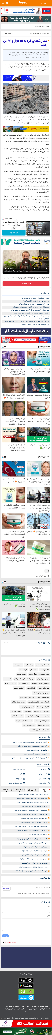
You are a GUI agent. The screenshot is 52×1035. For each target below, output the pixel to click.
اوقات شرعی (43, 783)
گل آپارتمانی (31, 688)
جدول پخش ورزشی (15, 783)
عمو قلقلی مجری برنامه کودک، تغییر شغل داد (34, 818)
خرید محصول (26, 283)
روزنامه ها (44, 769)
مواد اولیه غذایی (24, 683)
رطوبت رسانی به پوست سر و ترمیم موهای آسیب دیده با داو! (29, 313)
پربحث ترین (5, 790)
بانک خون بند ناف (43, 725)
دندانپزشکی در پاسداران (41, 711)
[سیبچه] (26, 980)
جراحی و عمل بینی (29, 725)
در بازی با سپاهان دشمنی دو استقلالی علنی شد (33, 855)
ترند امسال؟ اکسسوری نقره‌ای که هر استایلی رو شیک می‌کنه (30, 310)
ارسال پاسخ (6, 888)
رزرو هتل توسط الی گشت (40, 683)
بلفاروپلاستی (18, 665)
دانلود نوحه (27, 711)
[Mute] (32, 233)
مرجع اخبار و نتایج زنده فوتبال (24, 679)
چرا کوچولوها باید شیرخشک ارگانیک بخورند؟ (35, 324)
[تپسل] (3, 218)
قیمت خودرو (43, 774)
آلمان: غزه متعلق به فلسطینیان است (35, 754)
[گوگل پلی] (26, 986)
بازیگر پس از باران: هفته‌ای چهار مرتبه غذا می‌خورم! (32, 830)
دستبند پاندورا (21, 674)
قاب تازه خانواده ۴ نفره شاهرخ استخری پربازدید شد (32, 798)
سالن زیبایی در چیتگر (27, 706)
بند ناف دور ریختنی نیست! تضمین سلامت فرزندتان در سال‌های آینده (27, 321)
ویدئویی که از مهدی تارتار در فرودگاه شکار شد (34, 822)
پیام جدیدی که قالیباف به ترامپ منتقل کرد (35, 847)
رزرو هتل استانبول (10, 683)
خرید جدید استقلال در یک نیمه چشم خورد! (34, 851)
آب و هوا (19, 774)
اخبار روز (34, 1006)
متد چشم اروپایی (43, 688)
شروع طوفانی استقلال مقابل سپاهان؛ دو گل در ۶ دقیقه (31, 871)
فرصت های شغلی (45, 1009)
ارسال (5, 936)
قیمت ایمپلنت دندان (42, 665)
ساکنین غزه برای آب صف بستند (37, 750)
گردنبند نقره (23, 669)
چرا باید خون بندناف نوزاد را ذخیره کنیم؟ (36, 301)
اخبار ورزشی (26, 1006)
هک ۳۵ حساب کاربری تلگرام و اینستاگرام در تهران (33, 794)
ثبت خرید (14, 232)
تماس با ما (9, 1006)
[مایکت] (26, 998)
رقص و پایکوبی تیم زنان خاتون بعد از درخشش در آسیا (32, 843)
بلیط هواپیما (29, 665)
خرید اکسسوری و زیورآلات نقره (39, 674)
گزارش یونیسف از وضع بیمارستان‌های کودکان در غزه (30, 742)
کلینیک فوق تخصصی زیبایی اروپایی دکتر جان (34, 697)
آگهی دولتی (20, 1009)
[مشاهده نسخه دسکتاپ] (3, 3)
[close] (1, 1018)
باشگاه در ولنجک (19, 688)
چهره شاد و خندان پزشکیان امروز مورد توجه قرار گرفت (32, 802)
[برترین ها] (23, 3)
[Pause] (28, 233)
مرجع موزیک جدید (43, 679)
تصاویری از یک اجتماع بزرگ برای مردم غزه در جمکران (29, 758)
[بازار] (26, 992)
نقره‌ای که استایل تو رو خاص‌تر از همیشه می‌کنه (34, 304)
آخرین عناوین (44, 790)
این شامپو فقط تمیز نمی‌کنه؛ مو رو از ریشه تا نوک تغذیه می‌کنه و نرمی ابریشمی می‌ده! (26, 317)
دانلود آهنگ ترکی (17, 716)
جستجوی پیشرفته (9, 1009)
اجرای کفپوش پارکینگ (42, 720)
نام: (49, 906)
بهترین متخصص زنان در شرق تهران (37, 716)
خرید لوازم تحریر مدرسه (24, 720)
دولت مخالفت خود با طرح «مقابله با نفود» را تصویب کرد (31, 826)
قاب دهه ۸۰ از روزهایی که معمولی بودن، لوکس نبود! (32, 839)
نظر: (48, 916)
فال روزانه (19, 778)
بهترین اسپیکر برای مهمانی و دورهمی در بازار (34, 298)
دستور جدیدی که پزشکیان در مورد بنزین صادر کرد (33, 867)
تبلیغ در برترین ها (32, 1009)
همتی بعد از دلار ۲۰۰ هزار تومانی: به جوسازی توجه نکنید (31, 810)
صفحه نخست (44, 1006)
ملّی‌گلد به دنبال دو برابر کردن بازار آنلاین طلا (35, 863)
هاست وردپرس (16, 711)
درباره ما (17, 1006)
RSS (26, 1011)
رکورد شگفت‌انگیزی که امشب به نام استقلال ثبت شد (32, 814)
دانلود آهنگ (7, 679)
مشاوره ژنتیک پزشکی (19, 702)
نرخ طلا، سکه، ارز (16, 769)
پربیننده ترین (18, 790)
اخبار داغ (31, 790)
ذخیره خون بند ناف (43, 706)
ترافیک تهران (43, 778)
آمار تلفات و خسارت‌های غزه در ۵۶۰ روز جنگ (32, 746)
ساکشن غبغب (44, 669)
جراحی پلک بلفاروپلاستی (41, 693)
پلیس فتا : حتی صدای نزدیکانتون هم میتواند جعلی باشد (31, 307)
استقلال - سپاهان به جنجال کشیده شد (36, 835)
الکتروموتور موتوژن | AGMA (39, 730)
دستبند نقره (33, 669)
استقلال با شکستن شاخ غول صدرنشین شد (35, 806)
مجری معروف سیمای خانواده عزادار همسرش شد (33, 859)
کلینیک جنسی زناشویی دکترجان (38, 702)
